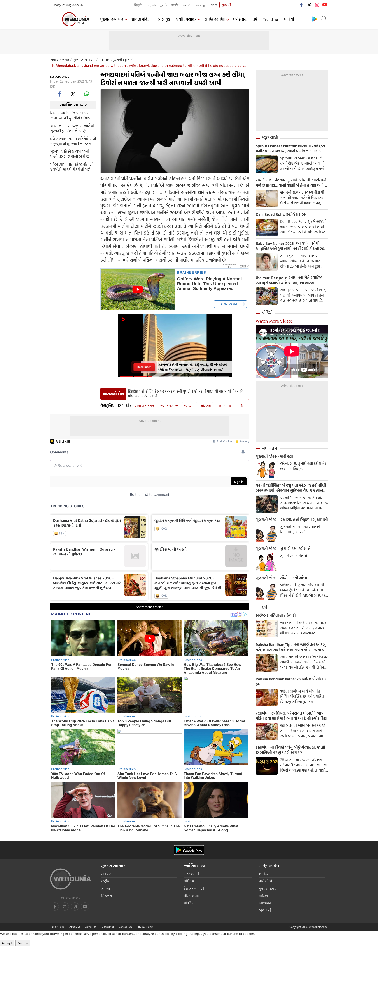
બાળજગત (265, 903)
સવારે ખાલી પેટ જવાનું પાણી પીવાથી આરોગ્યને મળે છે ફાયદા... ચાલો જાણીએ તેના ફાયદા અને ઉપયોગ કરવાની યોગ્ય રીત (291, 183)
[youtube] (324, 5)
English (151, 5)
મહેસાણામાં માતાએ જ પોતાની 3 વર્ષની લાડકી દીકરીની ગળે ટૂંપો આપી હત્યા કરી (72, 167)
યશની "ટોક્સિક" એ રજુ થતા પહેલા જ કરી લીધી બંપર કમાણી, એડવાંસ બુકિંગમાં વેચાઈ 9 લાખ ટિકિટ (291, 488)
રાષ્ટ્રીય (105, 881)
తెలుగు (187, 5)
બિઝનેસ (106, 895)
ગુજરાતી (226, 5)
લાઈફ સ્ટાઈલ (215, 19)
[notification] (323, 18)
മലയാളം (201, 5)
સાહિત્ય (263, 895)
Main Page (58, 926)
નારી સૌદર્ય (265, 881)
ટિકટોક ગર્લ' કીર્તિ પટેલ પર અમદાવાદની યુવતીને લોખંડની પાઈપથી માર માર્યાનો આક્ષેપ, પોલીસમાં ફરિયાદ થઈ (72, 116)
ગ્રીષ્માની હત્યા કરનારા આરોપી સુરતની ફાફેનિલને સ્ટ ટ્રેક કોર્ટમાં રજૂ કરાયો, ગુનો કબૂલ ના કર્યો (73, 128)
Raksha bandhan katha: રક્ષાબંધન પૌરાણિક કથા (291, 681)
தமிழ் (163, 5)
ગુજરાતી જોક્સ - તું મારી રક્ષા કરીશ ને (283, 548)
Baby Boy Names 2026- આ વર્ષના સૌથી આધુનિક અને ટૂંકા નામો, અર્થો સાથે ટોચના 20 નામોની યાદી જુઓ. (290, 246)
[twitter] (309, 5)
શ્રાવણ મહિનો (141, 19)
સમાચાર (106, 873)
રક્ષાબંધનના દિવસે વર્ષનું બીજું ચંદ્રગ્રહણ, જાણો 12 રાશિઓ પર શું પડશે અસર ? (290, 750)
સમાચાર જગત (59, 59)
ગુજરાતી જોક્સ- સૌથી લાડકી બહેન (281, 577)
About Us (74, 926)
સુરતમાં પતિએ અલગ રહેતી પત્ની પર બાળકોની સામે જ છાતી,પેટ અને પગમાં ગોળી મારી (73, 154)
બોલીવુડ (164, 19)
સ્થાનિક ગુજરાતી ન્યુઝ (115, 59)
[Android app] (189, 850)
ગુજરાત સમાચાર (111, 19)
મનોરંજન (204, 405)
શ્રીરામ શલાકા (192, 895)
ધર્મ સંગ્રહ (240, 19)
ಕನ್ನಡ (214, 5)
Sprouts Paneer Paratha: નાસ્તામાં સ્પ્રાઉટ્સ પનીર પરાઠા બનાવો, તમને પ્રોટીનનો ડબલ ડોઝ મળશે (291, 148)
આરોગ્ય (263, 873)
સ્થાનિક (106, 888)
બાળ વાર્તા (265, 910)
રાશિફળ (189, 881)
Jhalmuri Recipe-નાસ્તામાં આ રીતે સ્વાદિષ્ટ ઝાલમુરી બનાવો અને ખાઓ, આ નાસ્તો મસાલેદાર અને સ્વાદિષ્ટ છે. (289, 280)
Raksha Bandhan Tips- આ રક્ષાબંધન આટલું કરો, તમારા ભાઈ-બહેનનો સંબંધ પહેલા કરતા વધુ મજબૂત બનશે (291, 647)
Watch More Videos (274, 321)
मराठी (174, 5)
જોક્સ (188, 405)
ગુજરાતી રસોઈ (267, 888)
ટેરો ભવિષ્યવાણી (194, 888)
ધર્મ (254, 19)
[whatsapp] (87, 94)
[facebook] (301, 5)
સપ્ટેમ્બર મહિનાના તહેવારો (276, 615)
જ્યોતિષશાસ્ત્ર (186, 19)
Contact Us (125, 926)
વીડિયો (289, 19)
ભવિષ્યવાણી (191, 873)
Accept (7, 943)
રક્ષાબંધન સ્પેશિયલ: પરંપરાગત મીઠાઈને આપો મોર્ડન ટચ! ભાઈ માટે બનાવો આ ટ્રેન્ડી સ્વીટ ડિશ (291, 716)
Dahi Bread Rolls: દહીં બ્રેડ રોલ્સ (281, 214)
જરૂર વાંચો (270, 138)
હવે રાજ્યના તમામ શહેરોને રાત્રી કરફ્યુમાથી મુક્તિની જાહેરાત (73, 141)
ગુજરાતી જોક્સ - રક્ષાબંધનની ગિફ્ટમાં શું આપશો (292, 519)
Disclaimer (108, 926)
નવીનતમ (269, 448)
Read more (144, 367)
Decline (22, 943)
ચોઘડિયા (189, 903)
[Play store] (314, 18)
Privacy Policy (145, 926)
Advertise (91, 926)
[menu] (54, 19)
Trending (270, 19)
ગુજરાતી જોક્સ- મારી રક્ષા (274, 456)
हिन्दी (138, 5)
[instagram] (317, 5)
